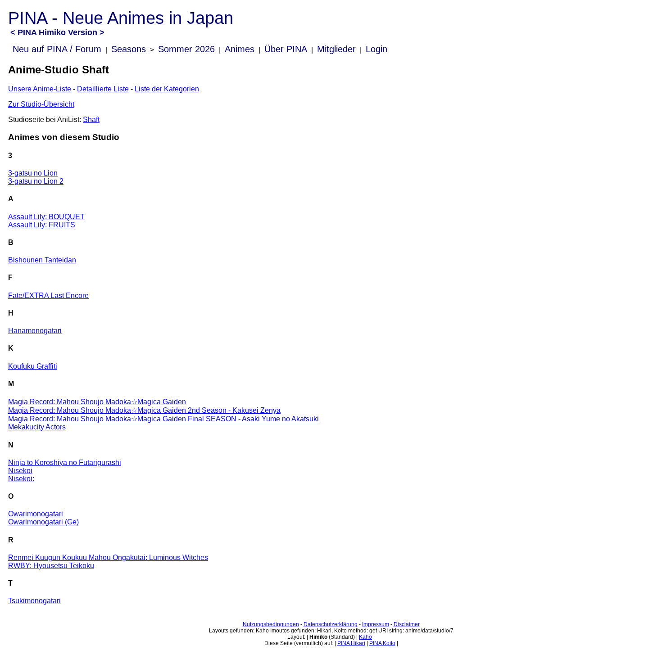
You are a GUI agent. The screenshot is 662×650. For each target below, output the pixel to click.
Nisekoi (20, 470)
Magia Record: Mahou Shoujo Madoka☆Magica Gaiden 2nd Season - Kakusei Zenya (144, 410)
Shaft (91, 119)
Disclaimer (407, 624)
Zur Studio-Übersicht (41, 104)
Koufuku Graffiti (32, 366)
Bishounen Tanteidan (42, 260)
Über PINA (285, 49)
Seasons (128, 49)
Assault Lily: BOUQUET (46, 217)
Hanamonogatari (35, 330)
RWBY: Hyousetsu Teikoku (51, 565)
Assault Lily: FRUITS (41, 225)
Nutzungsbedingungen (271, 624)
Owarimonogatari (35, 514)
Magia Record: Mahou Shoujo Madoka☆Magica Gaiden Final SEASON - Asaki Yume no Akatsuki (163, 419)
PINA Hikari (351, 643)
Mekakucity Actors (37, 427)
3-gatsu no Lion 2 (35, 181)
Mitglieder (336, 49)
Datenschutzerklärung (331, 624)
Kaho (365, 637)
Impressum (375, 624)
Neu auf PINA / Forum (57, 49)
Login (376, 49)
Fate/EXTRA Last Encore (48, 295)
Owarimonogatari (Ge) (43, 522)
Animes (239, 49)
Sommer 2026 (186, 49)
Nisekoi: (21, 479)
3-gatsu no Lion (33, 173)
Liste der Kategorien (167, 89)
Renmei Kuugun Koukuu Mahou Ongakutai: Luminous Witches (108, 557)
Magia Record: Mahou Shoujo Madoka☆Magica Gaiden (97, 402)
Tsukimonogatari (34, 601)
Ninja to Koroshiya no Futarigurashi (64, 462)
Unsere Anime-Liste (39, 89)
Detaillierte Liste (103, 89)
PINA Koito (382, 643)
